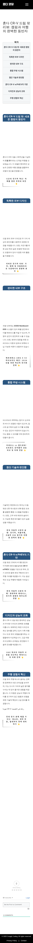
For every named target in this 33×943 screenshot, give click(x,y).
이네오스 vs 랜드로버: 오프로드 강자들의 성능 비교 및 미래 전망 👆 (16, 447)
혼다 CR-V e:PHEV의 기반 (16, 84)
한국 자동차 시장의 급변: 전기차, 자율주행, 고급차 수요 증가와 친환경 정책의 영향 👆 (16, 534)
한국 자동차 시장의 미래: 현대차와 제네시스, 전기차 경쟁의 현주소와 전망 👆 (16, 594)
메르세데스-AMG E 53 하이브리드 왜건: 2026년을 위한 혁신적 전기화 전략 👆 (16, 361)
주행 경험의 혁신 (16, 98)
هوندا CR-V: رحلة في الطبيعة (13, 709)
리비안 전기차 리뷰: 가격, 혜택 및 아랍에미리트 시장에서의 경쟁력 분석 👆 (16, 267)
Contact (23, 941)
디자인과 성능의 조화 (16, 91)
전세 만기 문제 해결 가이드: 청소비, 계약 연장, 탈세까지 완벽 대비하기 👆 (16, 720)
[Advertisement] (16, 138)
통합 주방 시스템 (16, 70)
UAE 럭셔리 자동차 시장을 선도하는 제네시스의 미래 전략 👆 (16, 654)
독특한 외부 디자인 (16, 57)
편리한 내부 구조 (16, 64)
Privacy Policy (12, 941)
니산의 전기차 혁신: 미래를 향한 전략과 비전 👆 (16, 181)
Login (27, 898)
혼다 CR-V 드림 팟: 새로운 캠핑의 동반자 (16, 48)
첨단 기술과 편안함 (16, 77)
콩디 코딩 (8, 4)
